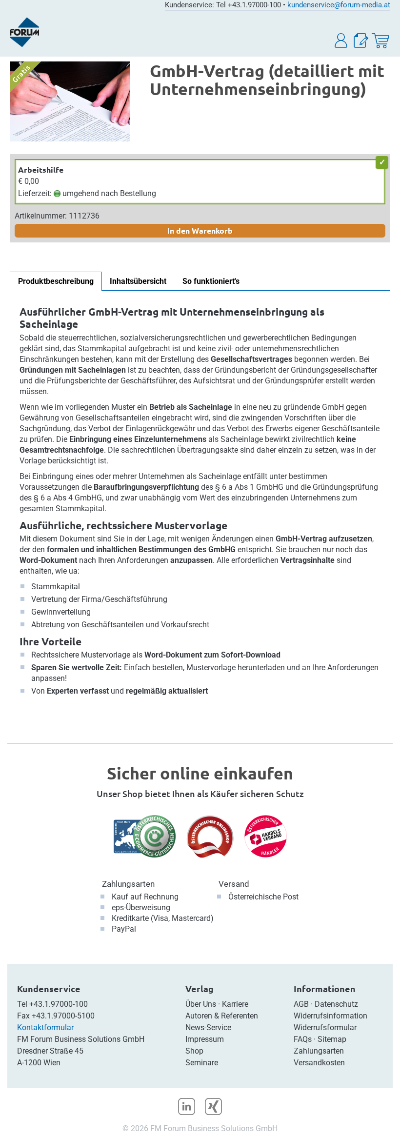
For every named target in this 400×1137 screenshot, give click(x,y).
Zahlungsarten (128, 884)
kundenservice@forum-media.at (338, 4)
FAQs (303, 1039)
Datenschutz (336, 1004)
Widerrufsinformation (330, 1015)
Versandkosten (319, 1062)
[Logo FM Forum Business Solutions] (24, 32)
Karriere (235, 1004)
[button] (341, 40)
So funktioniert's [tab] (211, 281)
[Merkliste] (361, 40)
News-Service (208, 1027)
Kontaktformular (45, 1027)
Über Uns (200, 1004)
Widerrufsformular (325, 1027)
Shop (194, 1051)
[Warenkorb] (380, 40)
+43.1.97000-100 (58, 1004)
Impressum (204, 1039)
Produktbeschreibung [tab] (56, 281)
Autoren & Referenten (221, 1015)
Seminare (201, 1062)
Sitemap (332, 1039)
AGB (301, 1004)
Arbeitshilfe (40, 169)
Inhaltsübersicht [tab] (138, 281)
